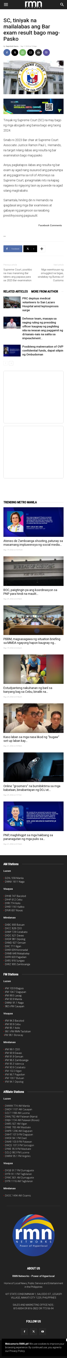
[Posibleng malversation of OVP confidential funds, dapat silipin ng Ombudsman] (12, 350)
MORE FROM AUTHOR (44, 291)
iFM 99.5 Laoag (13, 995)
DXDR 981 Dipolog (15, 939)
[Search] (62, 4)
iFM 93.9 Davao (13, 1053)
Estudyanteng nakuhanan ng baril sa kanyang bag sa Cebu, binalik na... (27, 689)
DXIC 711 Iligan (13, 946)
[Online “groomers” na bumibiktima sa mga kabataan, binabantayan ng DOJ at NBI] (33, 767)
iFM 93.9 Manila (13, 999)
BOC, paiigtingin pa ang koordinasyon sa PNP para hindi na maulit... (30, 591)
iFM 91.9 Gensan (14, 1056)
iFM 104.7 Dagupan (15, 991)
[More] (41, 248)
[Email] (30, 52)
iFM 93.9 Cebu (13, 1024)
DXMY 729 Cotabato (16, 931)
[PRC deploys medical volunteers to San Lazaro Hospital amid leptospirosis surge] (12, 302)
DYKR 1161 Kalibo (14, 906)
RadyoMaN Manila (12, 46)
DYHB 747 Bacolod (15, 896)
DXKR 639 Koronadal (16, 949)
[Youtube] (42, 1331)
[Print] (38, 52)
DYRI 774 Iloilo (12, 903)
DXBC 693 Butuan (15, 924)
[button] (5, 4)
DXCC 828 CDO (13, 928)
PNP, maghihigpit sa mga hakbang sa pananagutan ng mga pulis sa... (28, 837)
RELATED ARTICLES (15, 291)
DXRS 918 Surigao (15, 960)
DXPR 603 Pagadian (15, 957)
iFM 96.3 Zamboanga (16, 1060)
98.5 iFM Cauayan (14, 1006)
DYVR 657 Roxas (14, 910)
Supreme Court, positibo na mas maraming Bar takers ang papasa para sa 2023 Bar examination (17, 275)
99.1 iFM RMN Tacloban (18, 1031)
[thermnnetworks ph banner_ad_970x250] (33, 106)
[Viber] (46, 52)
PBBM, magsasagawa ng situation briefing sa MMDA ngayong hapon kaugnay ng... (31, 641)
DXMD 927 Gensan (15, 942)
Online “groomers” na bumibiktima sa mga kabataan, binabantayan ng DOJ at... (31, 788)
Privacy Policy (17, 1351)
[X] (14, 52)
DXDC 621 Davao (14, 935)
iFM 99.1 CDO (12, 1049)
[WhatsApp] (22, 52)
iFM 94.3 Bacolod (14, 1020)
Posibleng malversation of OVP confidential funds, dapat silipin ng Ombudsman (42, 350)
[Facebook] (6, 52)
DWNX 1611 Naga (14, 881)
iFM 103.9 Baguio (14, 988)
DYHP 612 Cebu (13, 899)
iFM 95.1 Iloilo (12, 1027)
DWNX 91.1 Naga (14, 1002)
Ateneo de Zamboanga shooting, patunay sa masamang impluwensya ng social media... (33, 542)
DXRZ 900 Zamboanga (17, 964)
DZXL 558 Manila (14, 878)
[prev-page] (5, 363)
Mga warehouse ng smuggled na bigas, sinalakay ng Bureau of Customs (51, 275)
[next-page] (11, 363)
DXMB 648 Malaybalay (17, 953)
